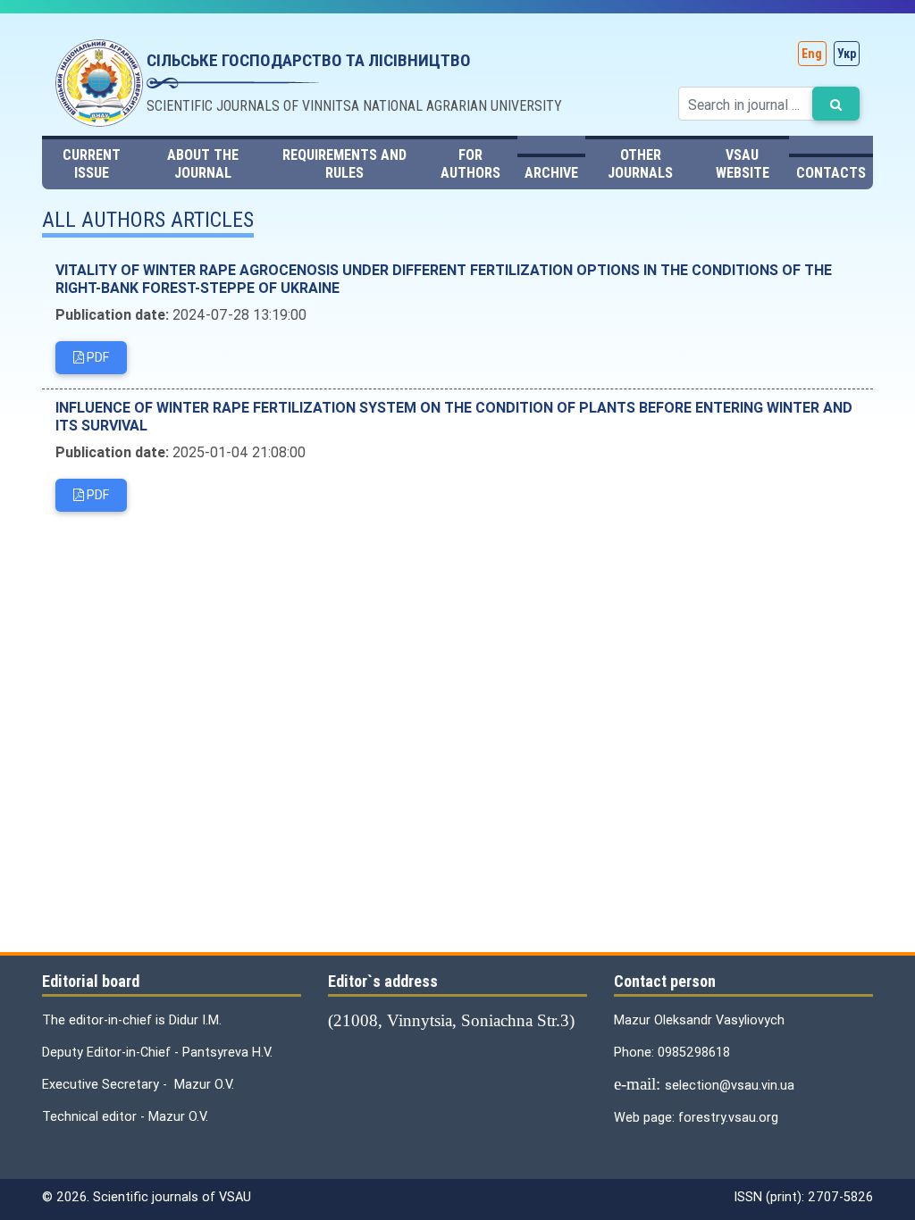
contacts (831, 172)
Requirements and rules (344, 163)
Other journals (640, 163)
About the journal (203, 163)
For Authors (470, 163)
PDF (96, 357)
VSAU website (742, 163)
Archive (551, 172)
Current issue (92, 163)
